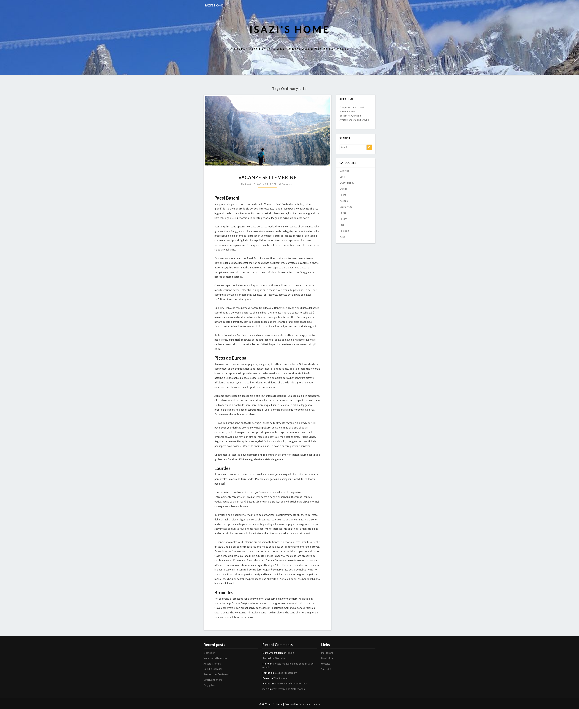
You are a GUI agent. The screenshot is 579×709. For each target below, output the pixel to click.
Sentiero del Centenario (217, 674)
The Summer (280, 678)
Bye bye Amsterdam (285, 672)
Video (342, 236)
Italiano (344, 200)
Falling (290, 652)
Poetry (343, 218)
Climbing (344, 170)
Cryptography (347, 182)
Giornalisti (280, 658)
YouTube (326, 669)
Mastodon (209, 652)
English (343, 188)
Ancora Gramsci (212, 663)
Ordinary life (346, 206)
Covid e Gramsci (213, 669)
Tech (342, 224)
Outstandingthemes (309, 704)
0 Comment (286, 184)
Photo (343, 212)
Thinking (344, 230)
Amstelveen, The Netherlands (291, 683)
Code (342, 176)
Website (325, 663)
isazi (248, 184)
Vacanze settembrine (267, 177)
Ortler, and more (213, 679)
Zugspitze (209, 685)
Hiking (343, 194)
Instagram (327, 652)
